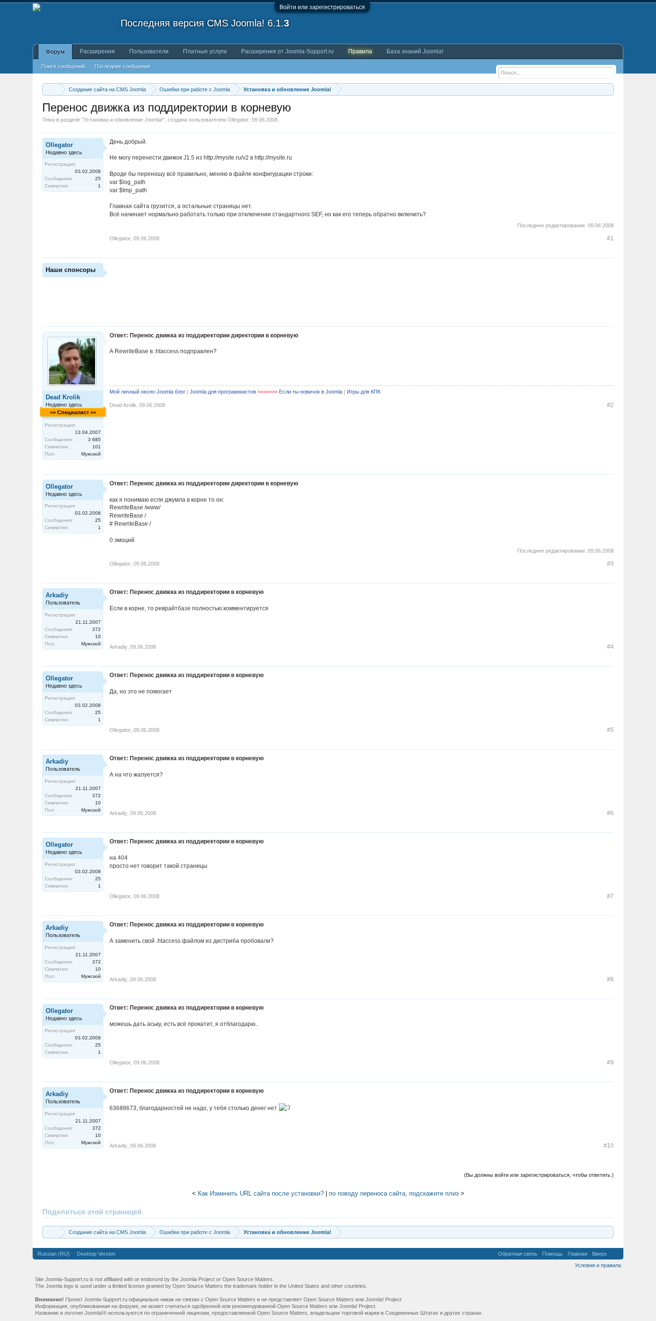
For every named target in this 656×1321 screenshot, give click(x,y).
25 (98, 178)
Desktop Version (96, 1254)
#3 (610, 563)
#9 (610, 1062)
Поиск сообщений (63, 66)
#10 (609, 1145)
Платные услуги (205, 51)
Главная (577, 1254)
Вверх (599, 1254)
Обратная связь (517, 1254)
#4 (610, 646)
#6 (610, 813)
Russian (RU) (53, 1254)
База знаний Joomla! (415, 51)
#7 (610, 896)
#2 (610, 405)
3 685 (94, 439)
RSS (615, 1253)
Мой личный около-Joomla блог (147, 392)
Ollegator (238, 120)
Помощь (552, 1254)
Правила (360, 51)
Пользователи (149, 51)
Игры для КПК (363, 392)
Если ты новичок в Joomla (310, 392)
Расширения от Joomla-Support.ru (287, 51)
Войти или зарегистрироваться (322, 7)
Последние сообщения (122, 66)
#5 (610, 730)
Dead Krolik (63, 397)
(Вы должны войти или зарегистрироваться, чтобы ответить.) (539, 1175)
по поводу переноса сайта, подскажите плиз (394, 1193)
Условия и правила (598, 1265)
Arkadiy (57, 595)
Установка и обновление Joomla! (123, 120)
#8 (610, 979)
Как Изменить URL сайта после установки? (261, 1193)
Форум (55, 52)
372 (96, 629)
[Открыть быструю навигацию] (608, 89)
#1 (610, 238)
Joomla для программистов (223, 392)
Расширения (97, 51)
